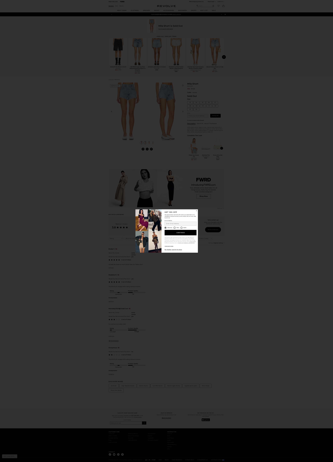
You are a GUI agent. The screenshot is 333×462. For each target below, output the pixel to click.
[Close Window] (196, 210)
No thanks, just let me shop (173, 249)
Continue (180, 232)
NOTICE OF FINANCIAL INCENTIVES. (186, 242)
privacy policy (193, 241)
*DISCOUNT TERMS (169, 246)
